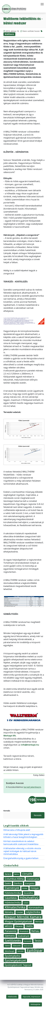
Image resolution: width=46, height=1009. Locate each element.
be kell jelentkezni (32, 787)
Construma (33, 878)
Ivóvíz (26, 903)
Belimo (16, 874)
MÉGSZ (8, 926)
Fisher (24, 888)
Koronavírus (35, 907)
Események (12, 888)
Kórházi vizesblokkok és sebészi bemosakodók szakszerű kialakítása (20, 842)
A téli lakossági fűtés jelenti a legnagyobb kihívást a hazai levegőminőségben (23, 835)
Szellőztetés (13, 940)
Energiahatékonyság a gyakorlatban (20, 858)
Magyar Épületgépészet (18, 921)
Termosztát (27, 941)
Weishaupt (9, 951)
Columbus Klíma (14, 878)
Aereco (8, 874)
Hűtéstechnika (13, 902)
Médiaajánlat (35, 1004)
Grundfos (28, 893)
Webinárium (28, 946)
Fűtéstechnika (13, 892)
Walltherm (9, 34)
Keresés (6, 811)
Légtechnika (33, 912)
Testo (38, 940)
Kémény (9, 912)
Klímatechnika (15, 907)
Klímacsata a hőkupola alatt (16, 830)
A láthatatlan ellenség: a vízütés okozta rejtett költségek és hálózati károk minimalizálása (22, 851)
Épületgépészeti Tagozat (18, 964)
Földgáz (35, 888)
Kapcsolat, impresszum (31, 996)
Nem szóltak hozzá (31, 31)
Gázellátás (11, 898)
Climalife (27, 874)
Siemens (10, 935)
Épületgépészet (15, 960)
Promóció (24, 931)
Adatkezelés (12, 996)
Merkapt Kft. (9, 735)
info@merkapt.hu (30, 744)
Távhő (7, 945)
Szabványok (23, 936)
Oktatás (19, 926)
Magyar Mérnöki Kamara (23, 917)
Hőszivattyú (29, 897)
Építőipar (35, 950)
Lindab (19, 912)
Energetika (29, 883)
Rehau (35, 931)
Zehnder (20, 951)
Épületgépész (12, 955)
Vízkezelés (17, 946)
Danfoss (18, 883)
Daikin (8, 883)
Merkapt (39, 921)
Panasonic (11, 931)
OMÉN (29, 926)
